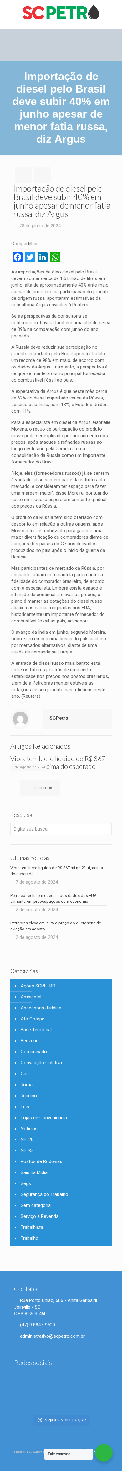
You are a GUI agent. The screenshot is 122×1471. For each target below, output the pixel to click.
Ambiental (31, 997)
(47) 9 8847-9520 (37, 1325)
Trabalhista (32, 1227)
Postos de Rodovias (41, 1161)
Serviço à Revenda (39, 1216)
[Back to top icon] (113, 1461)
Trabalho (29, 1238)
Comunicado (34, 1052)
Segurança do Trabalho (44, 1194)
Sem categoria (36, 1205)
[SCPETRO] (61, 12)
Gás (25, 1074)
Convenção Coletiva (41, 1063)
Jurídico (29, 1095)
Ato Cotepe (32, 1019)
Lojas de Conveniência (44, 1117)
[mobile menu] (113, 12)
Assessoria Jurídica (41, 1008)
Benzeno (30, 1041)
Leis (25, 1106)
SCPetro (58, 718)
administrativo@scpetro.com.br (52, 1336)
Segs (26, 1183)
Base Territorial (36, 1030)
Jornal (27, 1084)
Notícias (29, 1128)
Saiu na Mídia (34, 1172)
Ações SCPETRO (38, 986)
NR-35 (27, 1150)
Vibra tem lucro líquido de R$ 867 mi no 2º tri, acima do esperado (57, 762)
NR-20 (27, 1139)
